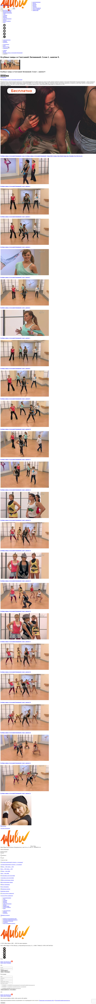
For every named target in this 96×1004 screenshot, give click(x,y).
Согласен (3, 1002)
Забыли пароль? (4, 970)
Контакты (5, 42)
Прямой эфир (6, 906)
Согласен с (14, 986)
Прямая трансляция (7, 12)
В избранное (3, 77)
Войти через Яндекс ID (6, 961)
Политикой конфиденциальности (62, 1000)
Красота (34, 5)
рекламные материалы (8, 921)
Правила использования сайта (10, 918)
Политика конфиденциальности (10, 919)
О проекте (5, 922)
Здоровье (35, 6)
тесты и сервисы (36, 9)
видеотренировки (36, 2)
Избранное (5, 48)
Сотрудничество (6, 39)
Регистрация (7, 971)
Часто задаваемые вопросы (9, 923)
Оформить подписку (5, 5)
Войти (2, 971)
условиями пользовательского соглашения (16, 986)
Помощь (5, 41)
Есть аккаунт (13, 989)
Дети (4, 14)
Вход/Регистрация (7, 10)
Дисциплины (6, 44)
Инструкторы (6, 46)
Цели (4, 22)
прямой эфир (35, 10)
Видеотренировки (7, 11)
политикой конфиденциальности (27, 985)
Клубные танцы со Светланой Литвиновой (12, 79)
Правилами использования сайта (46, 1000)
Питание (35, 4)
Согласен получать (11, 988)
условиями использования (13, 985)
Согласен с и (18, 985)
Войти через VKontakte (6, 962)
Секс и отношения (37, 8)
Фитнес (34, 3)
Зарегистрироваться (5, 989)
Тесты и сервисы (7, 21)
